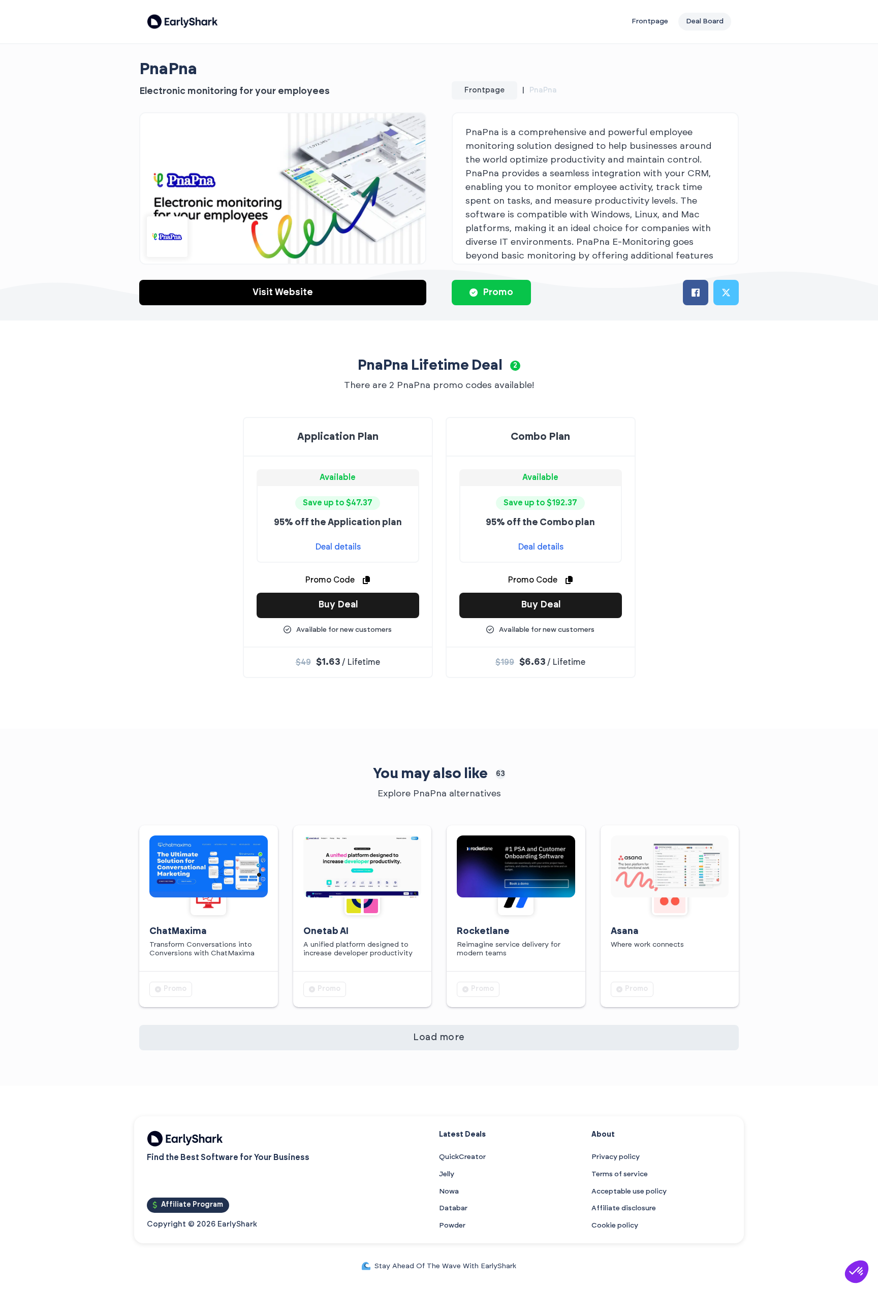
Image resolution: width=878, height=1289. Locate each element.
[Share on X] (726, 292)
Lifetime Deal (457, 366)
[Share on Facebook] (695, 292)
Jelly (446, 1174)
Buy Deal (338, 604)
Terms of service (619, 1174)
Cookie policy (614, 1225)
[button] (856, 1272)
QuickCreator (462, 1157)
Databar (453, 1208)
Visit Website (283, 292)
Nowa (449, 1191)
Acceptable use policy (629, 1191)
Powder (452, 1225)
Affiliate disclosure (623, 1208)
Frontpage (650, 21)
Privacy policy (615, 1157)
